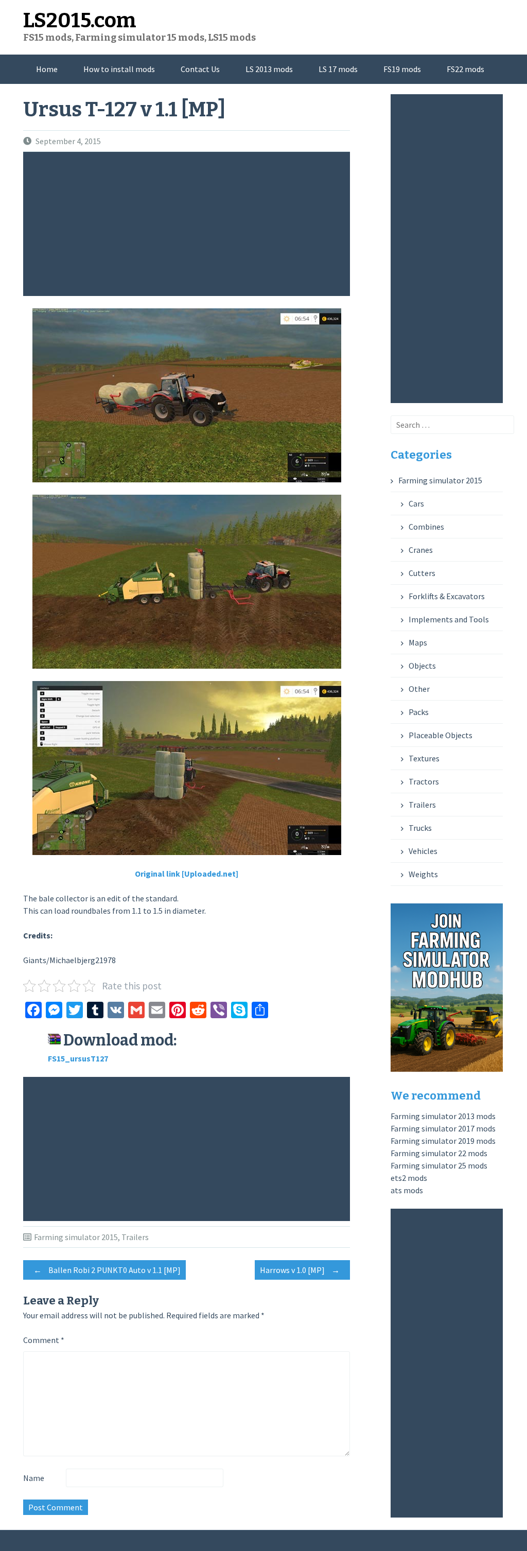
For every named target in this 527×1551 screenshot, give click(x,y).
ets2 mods (409, 1178)
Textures (424, 758)
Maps (418, 642)
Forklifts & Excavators (447, 596)
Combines (426, 526)
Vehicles (423, 851)
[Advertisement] (189, 224)
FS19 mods (402, 69)
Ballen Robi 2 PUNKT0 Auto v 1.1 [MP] (107, 1270)
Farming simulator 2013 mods (443, 1116)
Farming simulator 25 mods (439, 1165)
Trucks (420, 828)
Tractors (424, 781)
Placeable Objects (440, 735)
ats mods (407, 1190)
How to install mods (119, 69)
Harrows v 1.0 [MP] (300, 1270)
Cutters (422, 573)
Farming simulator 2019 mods (443, 1141)
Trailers (135, 1237)
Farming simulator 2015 (76, 1237)
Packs (419, 712)
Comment (43, 1340)
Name (33, 1478)
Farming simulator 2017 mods (443, 1128)
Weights (423, 874)
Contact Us (200, 69)
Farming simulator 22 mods (439, 1153)
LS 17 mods (338, 69)
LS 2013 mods (269, 69)
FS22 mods (465, 69)
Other (419, 689)
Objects (422, 665)
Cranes (421, 550)
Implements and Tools (449, 619)
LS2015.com (79, 20)
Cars (416, 503)
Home (47, 69)
